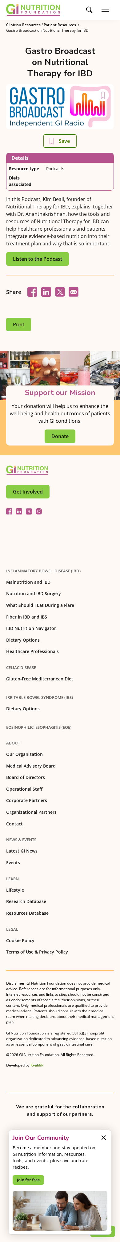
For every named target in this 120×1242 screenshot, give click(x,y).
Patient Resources (60, 24)
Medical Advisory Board (31, 766)
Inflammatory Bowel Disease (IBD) (43, 571)
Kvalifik (36, 1065)
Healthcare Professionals (32, 651)
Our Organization (24, 754)
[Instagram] (39, 511)
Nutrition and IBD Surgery (33, 593)
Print (18, 324)
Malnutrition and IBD (28, 582)
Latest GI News (22, 851)
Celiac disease (21, 667)
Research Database (26, 901)
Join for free (28, 1180)
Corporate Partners (26, 800)
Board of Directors (25, 777)
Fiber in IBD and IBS (26, 617)
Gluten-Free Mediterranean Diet (39, 679)
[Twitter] (29, 511)
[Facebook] (9, 511)
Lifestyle (15, 890)
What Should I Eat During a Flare (40, 605)
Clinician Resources (23, 24)
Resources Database (27, 913)
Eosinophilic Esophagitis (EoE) (38, 727)
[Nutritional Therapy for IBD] (27, 470)
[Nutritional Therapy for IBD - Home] (33, 10)
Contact (14, 824)
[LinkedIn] (19, 511)
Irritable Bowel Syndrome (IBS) (39, 697)
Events (13, 862)
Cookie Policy (20, 940)
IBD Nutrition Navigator (31, 628)
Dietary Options (23, 640)
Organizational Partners (31, 812)
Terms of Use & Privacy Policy (37, 952)
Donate (60, 436)
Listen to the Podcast (37, 259)
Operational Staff (24, 789)
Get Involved (28, 491)
